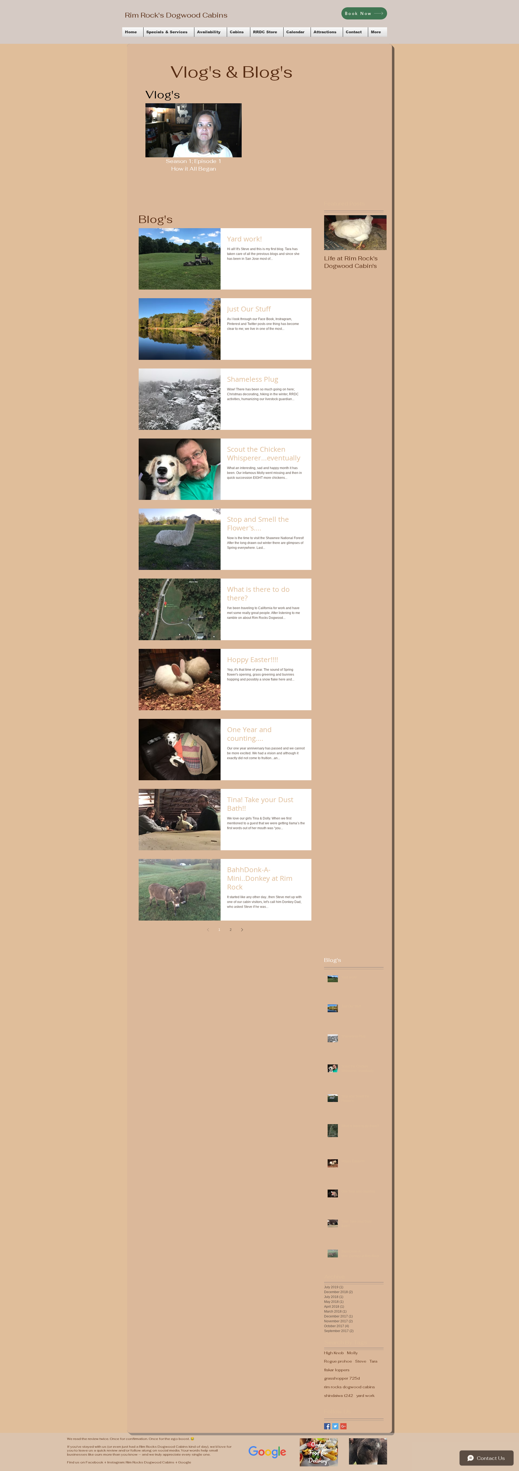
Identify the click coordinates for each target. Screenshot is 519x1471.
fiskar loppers (337, 1369)
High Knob (334, 1352)
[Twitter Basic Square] (335, 1426)
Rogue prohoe (338, 1361)
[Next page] (242, 930)
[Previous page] (208, 930)
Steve (360, 1361)
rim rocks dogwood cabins (349, 1386)
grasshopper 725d (342, 1378)
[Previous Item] (332, 232)
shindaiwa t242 (338, 1395)
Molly (352, 1352)
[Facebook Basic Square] (327, 1426)
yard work (365, 1395)
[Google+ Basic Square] (343, 1426)
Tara (373, 1361)
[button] (235, 151)
